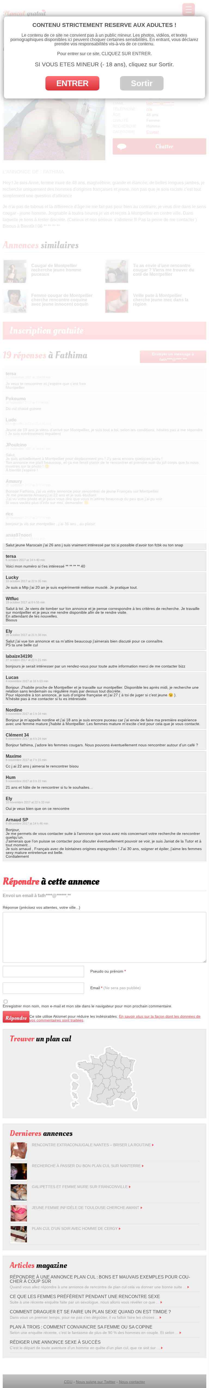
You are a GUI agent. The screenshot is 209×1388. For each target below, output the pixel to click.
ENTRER (72, 83)
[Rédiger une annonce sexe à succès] (162, 1348)
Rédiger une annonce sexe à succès (55, 1342)
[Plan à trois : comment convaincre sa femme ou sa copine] (180, 1332)
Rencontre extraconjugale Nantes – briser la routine (91, 1145)
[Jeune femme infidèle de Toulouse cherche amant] (19, 1220)
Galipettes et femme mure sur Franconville (80, 1187)
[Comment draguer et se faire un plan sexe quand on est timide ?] (160, 1317)
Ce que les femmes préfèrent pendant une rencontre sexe (85, 1296)
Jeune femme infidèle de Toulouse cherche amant (85, 1207)
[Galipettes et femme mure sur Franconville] (19, 1199)
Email (115, 988)
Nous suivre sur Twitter (95, 1382)
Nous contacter (132, 1382)
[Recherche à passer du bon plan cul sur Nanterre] (19, 1178)
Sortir (142, 83)
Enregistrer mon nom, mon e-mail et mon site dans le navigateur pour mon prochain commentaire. (87, 1006)
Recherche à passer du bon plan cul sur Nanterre (86, 1166)
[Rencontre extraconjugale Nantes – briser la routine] (19, 1157)
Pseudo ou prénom (108, 971)
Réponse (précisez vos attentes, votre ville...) (41, 907)
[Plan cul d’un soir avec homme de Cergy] (19, 1241)
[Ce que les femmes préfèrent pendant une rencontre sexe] (161, 1302)
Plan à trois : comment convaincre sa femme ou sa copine (81, 1327)
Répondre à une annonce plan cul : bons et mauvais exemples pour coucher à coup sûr (100, 1279)
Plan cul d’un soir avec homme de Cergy (75, 1228)
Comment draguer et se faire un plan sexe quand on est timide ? (90, 1311)
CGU (68, 1382)
